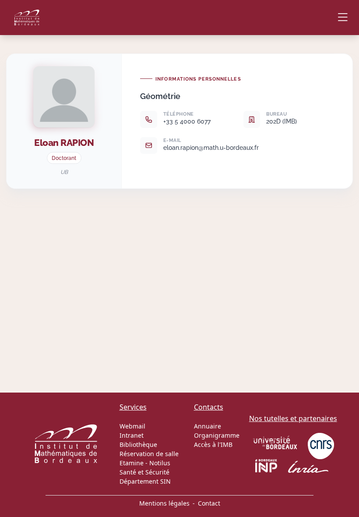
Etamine (132, 463)
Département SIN (145, 481)
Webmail (132, 426)
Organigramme (216, 435)
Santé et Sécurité (144, 472)
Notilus (159, 463)
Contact (209, 503)
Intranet (132, 435)
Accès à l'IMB (213, 444)
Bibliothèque (138, 444)
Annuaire (207, 426)
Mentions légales (164, 503)
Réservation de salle (149, 454)
